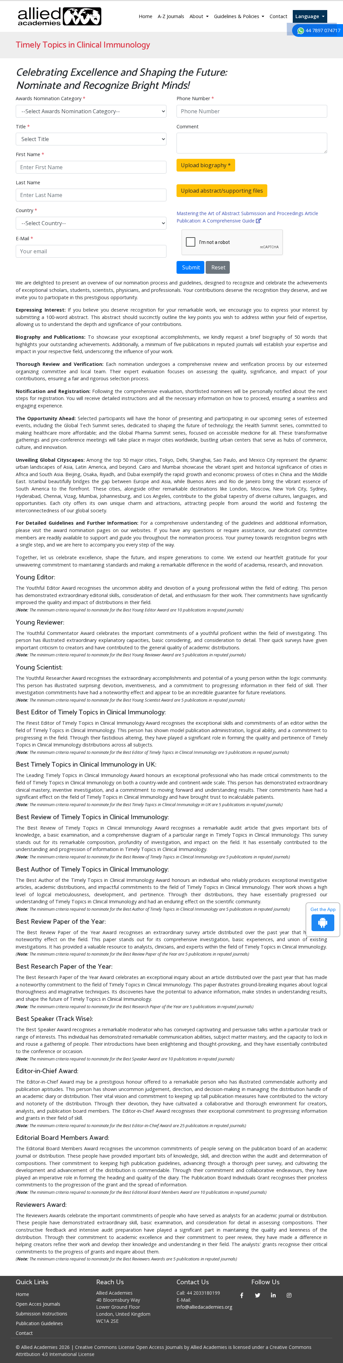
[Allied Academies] (60, 16)
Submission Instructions (41, 1313)
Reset (217, 267)
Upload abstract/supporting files (222, 190)
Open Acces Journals (38, 1304)
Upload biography (206, 165)
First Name (30, 154)
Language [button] (308, 16)
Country (26, 210)
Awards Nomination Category (50, 98)
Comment (188, 126)
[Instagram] (289, 1295)
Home (145, 16)
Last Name (28, 182)
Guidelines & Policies (237, 16)
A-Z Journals (171, 16)
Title (23, 126)
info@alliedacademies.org (204, 1307)
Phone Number (195, 98)
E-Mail (24, 238)
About (197, 16)
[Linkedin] (273, 1295)
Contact (278, 16)
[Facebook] (242, 1295)
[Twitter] (257, 1295)
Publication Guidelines (39, 1323)
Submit (190, 267)
